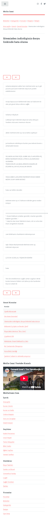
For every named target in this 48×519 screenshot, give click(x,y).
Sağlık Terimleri (8, 482)
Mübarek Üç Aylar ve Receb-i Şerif (16, 326)
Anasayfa (6, 402)
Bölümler (6, 21)
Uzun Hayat (7, 438)
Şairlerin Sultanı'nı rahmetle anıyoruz (17, 356)
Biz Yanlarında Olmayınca (13, 346)
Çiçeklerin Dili (9, 336)
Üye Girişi (6, 514)
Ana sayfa (6, 26)
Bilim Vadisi (7, 446)
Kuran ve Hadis (8, 410)
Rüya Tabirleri (8, 465)
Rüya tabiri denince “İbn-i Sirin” (15, 331)
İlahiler (5, 486)
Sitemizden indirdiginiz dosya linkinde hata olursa (22, 321)
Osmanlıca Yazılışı (9, 473)
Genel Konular (22, 26)
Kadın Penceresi (9, 433)
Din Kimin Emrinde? (11, 316)
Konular (23, 21)
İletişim (36, 21)
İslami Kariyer (8, 423)
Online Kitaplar (8, 414)
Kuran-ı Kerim (8, 406)
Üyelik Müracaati (10, 311)
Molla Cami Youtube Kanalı (17, 363)
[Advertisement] (20, 60)
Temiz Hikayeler (8, 442)
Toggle (5, 4)
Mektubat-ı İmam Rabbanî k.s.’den (16, 341)
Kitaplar (30, 21)
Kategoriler (15, 21)
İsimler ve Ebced (9, 469)
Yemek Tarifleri (8, 455)
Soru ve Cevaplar (9, 419)
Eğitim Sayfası (8, 450)
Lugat (5, 478)
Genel (14, 26)
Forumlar (6, 497)
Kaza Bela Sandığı (10, 351)
